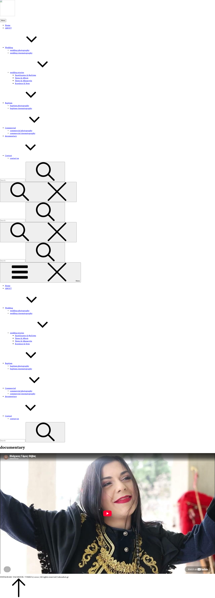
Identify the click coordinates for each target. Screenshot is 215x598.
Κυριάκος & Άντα (22, 83)
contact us (14, 158)
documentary (11, 136)
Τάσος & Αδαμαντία (23, 80)
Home (7, 25)
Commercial (10, 128)
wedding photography (19, 50)
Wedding (9, 47)
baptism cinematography (21, 108)
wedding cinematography (21, 53)
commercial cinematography (22, 133)
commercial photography (21, 130)
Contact (8, 155)
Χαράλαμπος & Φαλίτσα (25, 75)
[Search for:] (13, 180)
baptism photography (19, 105)
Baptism (8, 103)
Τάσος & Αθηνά (21, 78)
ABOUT (8, 28)
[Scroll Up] (18, 596)
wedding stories (17, 72)
